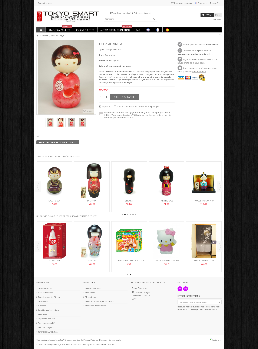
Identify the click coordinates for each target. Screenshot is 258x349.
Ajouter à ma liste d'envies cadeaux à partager (138, 106)
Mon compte (89, 282)
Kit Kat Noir (54, 260)
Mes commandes (93, 288)
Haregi (166, 200)
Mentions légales (46, 327)
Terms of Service (107, 340)
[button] (59, 29)
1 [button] (122, 214)
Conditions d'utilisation (48, 310)
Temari (129, 191)
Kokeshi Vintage (129, 260)
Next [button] (220, 186)
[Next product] (221, 35)
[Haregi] (166, 181)
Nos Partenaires (45, 292)
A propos (42, 305)
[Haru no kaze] (166, 241)
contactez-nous (199, 71)
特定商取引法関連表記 (47, 331)
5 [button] (133, 214)
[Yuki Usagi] (92, 181)
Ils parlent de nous (46, 318)
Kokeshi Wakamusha (54, 200)
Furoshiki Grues (204, 260)
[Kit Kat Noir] (54, 241)
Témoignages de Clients (49, 297)
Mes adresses (91, 297)
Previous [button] (38, 186)
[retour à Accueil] (37, 36)
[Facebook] (180, 288)
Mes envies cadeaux (182, 3)
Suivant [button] (94, 77)
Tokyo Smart (53, 344)
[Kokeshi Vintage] (129, 241)
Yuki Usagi (92, 200)
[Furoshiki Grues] (204, 241)
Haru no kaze (166, 260)
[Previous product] (219, 35)
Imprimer (106, 106)
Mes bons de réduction (95, 305)
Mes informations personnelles (99, 301)
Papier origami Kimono (91, 260)
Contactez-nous (45, 3)
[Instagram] (185, 288)
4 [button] (130, 214)
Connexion (216, 19)
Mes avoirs (90, 292)
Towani (204, 191)
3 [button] (127, 214)
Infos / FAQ (43, 301)
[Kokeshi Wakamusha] (54, 181)
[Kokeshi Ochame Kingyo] (50, 122)
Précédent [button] (38, 77)
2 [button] (125, 214)
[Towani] (204, 176)
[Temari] (129, 176)
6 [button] (135, 214)
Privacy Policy (89, 340)
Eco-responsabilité (46, 323)
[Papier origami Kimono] (92, 241)
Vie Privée (42, 314)
